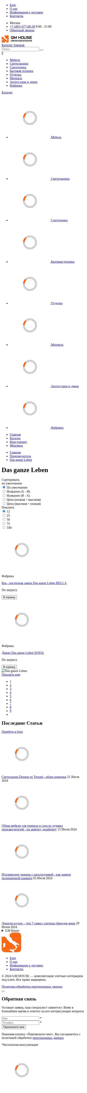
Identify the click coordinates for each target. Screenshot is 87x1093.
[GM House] (17, 41)
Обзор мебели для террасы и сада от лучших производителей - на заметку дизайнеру (32, 827)
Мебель (15, 60)
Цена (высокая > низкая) (24, 503)
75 (8, 523)
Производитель (20, 456)
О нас (14, 8)
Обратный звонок (22, 30)
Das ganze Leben (21, 459)
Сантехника (18, 67)
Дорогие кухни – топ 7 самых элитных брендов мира (38, 923)
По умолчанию (17, 487)
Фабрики (16, 85)
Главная (15, 434)
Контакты (16, 16)
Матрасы (16, 78)
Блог (13, 5)
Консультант (18, 442)
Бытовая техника (21, 71)
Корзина (16, 445)
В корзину (9, 597)
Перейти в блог (12, 731)
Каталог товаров (13, 45)
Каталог (7, 92)
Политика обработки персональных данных (32, 986)
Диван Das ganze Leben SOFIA (23, 652)
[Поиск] (41, 50)
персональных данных (48, 1038)
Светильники (19, 63)
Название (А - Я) (18, 491)
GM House (12, 930)
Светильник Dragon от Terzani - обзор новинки (34, 777)
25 (8, 515)
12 (8, 511)
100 (9, 527)
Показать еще (11, 674)
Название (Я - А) (18, 495)
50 (8, 519)
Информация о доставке (26, 12)
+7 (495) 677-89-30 (22, 26)
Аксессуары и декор (23, 82)
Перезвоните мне (13, 1027)
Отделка (15, 74)
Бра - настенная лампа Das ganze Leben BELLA (34, 583)
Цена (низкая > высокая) (24, 499)
